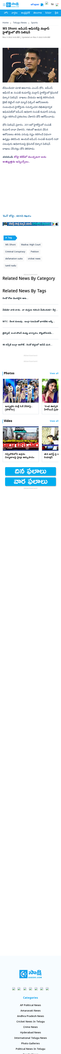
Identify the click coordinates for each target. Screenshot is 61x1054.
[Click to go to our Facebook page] (14, 989)
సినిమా (48, 13)
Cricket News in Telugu (30, 1022)
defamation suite (14, 258)
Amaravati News (31, 1011)
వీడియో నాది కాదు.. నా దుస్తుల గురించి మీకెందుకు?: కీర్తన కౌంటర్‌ (30, 310)
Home (6, 23)
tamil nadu (10, 265)
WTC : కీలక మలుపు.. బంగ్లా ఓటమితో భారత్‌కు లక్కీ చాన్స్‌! (29, 321)
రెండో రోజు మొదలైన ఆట (30, 298)
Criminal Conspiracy (15, 251)
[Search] (42, 4)
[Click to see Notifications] (57, 5)
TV (52, 4)
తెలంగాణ (37, 13)
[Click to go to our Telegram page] (42, 989)
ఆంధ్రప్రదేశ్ (25, 13)
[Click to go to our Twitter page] (25, 989)
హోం (6, 13)
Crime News (30, 1027)
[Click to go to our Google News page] (47, 989)
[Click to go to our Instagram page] (30, 989)
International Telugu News (30, 1038)
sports (34, 23)
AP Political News (30, 1005)
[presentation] (7, 390)
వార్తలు (14, 13)
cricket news (34, 258)
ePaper (36, 4)
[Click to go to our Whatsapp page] (19, 989)
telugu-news (20, 23)
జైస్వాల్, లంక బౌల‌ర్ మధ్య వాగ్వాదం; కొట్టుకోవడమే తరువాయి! (29, 333)
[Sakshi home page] (30, 974)
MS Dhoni (10, 244)
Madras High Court (31, 244)
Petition (35, 251)
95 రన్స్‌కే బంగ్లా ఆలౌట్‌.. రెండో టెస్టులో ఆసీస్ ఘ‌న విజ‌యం (30, 345)
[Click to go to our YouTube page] (36, 989)
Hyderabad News (30, 1033)
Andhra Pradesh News (30, 1016)
